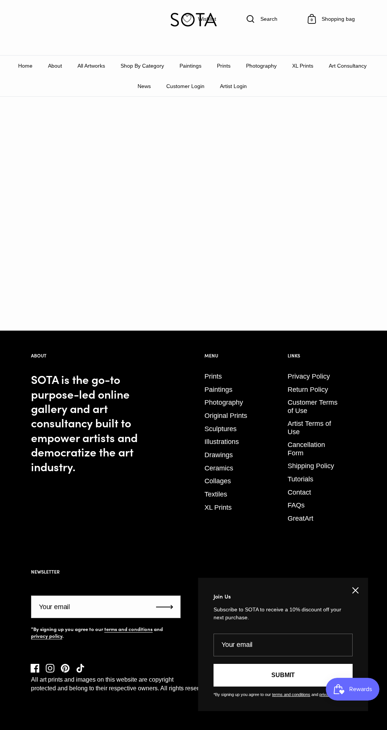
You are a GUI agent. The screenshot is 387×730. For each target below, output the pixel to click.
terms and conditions (128, 629)
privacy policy (46, 636)
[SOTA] (193, 19)
